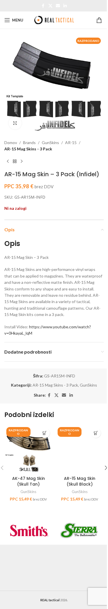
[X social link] (50, 6)
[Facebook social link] (43, 6)
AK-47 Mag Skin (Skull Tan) (28, 481)
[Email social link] (58, 6)
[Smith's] (29, 530)
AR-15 (71, 142)
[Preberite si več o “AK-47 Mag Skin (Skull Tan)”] (45, 433)
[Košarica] (100, 20)
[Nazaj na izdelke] (14, 161)
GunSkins (50, 142)
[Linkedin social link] (65, 6)
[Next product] (21, 161)
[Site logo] (54, 19)
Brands (29, 142)
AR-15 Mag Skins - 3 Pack (28, 148)
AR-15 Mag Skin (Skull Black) (79, 481)
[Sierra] (79, 530)
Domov (10, 142)
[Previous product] (7, 161)
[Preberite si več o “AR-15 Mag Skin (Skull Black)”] (96, 433)
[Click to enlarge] (15, 123)
